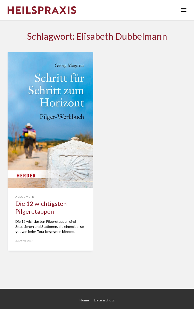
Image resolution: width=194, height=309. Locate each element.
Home (84, 300)
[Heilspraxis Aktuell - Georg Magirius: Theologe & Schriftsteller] (97, 10)
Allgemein (25, 196)
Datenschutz (104, 300)
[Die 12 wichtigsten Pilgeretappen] (50, 120)
